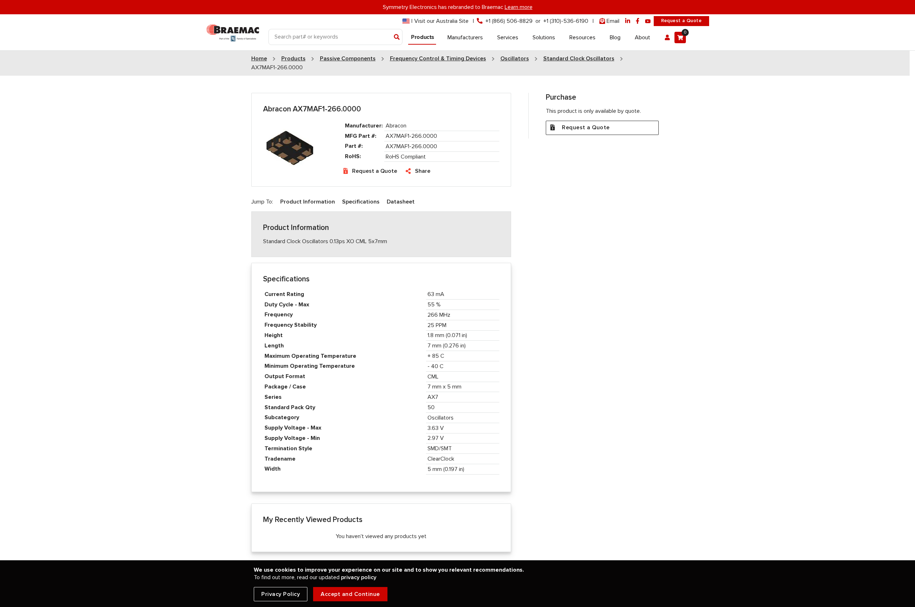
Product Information (307, 202)
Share (422, 171)
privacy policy (358, 577)
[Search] (397, 37)
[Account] (667, 37)
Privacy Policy (280, 594)
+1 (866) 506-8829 (509, 21)
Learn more (519, 7)
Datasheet (401, 202)
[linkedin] (627, 21)
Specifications (361, 202)
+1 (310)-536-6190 (565, 21)
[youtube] (648, 21)
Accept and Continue (350, 594)
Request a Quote (681, 20)
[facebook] (637, 21)
